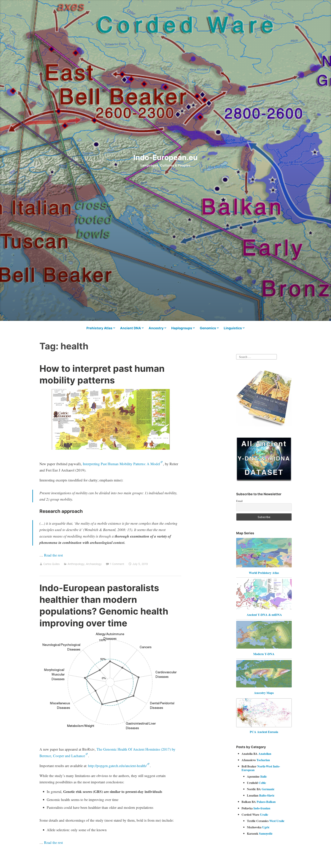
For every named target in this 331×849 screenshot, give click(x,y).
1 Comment (117, 563)
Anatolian (264, 753)
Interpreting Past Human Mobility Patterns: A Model (121, 463)
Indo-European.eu (165, 157)
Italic (263, 776)
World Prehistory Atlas (264, 572)
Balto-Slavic (266, 795)
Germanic (268, 789)
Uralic (264, 814)
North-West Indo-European (261, 768)
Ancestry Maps (264, 692)
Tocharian (263, 760)
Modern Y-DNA (263, 654)
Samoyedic (266, 833)
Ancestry (156, 328)
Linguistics (233, 328)
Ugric (266, 827)
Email (239, 501)
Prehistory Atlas (99, 328)
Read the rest (54, 555)
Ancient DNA (130, 328)
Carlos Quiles (51, 563)
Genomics (208, 328)
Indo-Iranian (261, 808)
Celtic (262, 782)
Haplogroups (181, 328)
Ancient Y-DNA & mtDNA (264, 614)
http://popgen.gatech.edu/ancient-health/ (117, 765)
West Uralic (276, 821)
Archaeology (94, 563)
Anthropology (76, 563)
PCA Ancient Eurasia (264, 732)
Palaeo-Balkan (266, 801)
